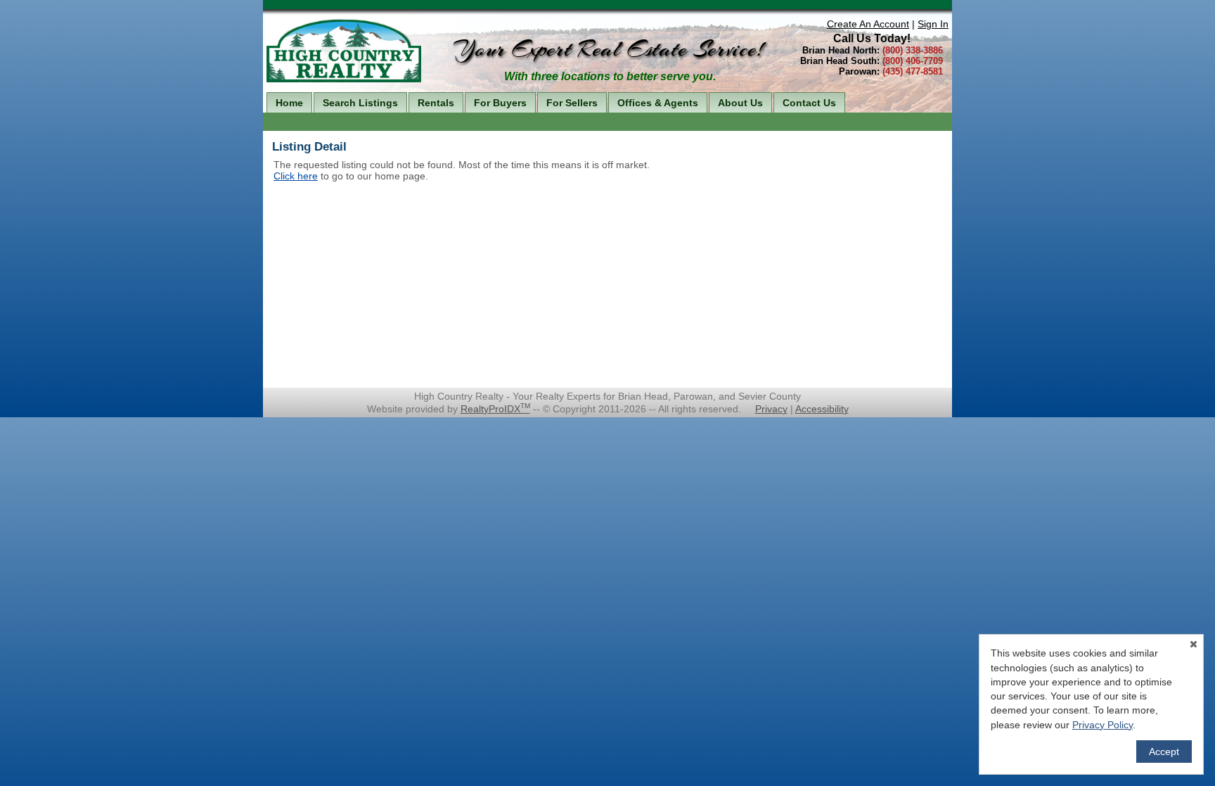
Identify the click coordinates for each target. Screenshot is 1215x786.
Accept (1164, 751)
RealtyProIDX (495, 408)
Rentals (436, 102)
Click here (296, 176)
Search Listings (360, 102)
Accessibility (822, 408)
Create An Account (868, 24)
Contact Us (809, 102)
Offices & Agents (657, 102)
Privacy (771, 408)
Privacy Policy (1102, 724)
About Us (740, 102)
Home (289, 102)
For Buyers (500, 102)
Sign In (933, 24)
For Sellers (572, 102)
